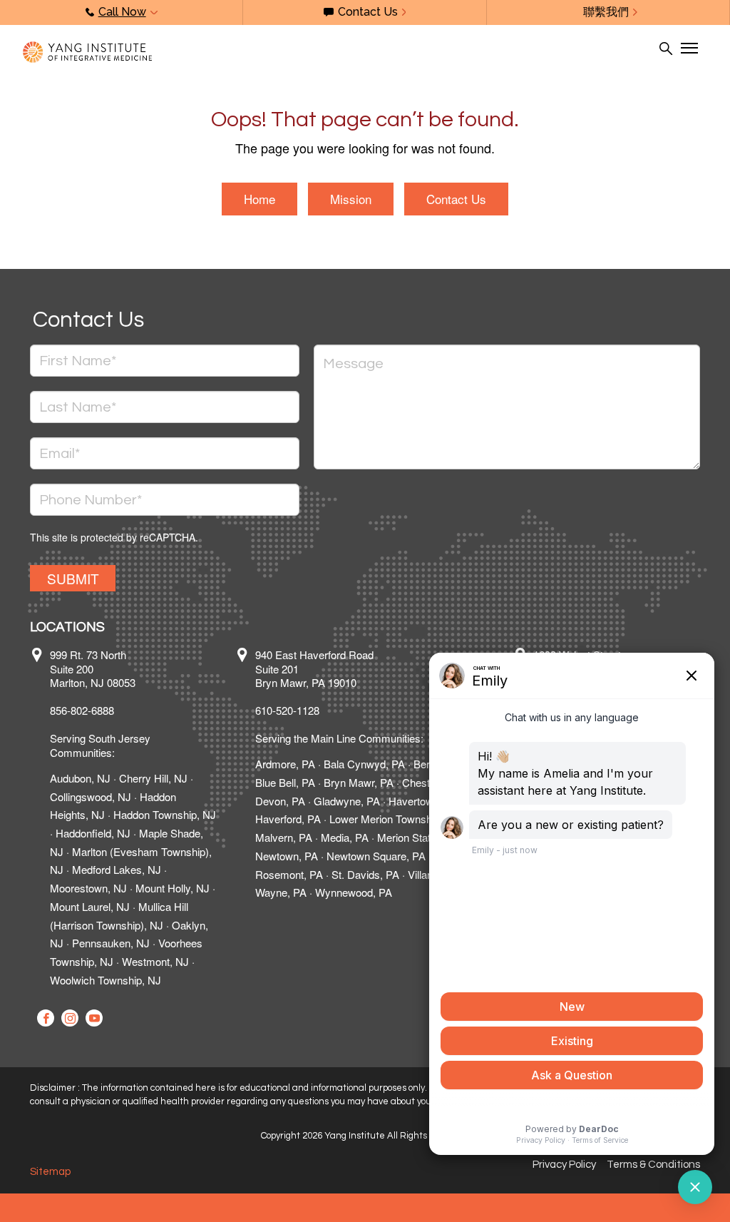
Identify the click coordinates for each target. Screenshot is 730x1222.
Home (259, 199)
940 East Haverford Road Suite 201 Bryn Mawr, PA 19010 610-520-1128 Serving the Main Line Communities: (339, 696)
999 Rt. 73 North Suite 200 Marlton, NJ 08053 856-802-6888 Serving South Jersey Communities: (100, 703)
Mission (350, 199)
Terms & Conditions (653, 1164)
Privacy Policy (564, 1164)
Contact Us (456, 199)
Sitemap (50, 1171)
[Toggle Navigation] (688, 48)
